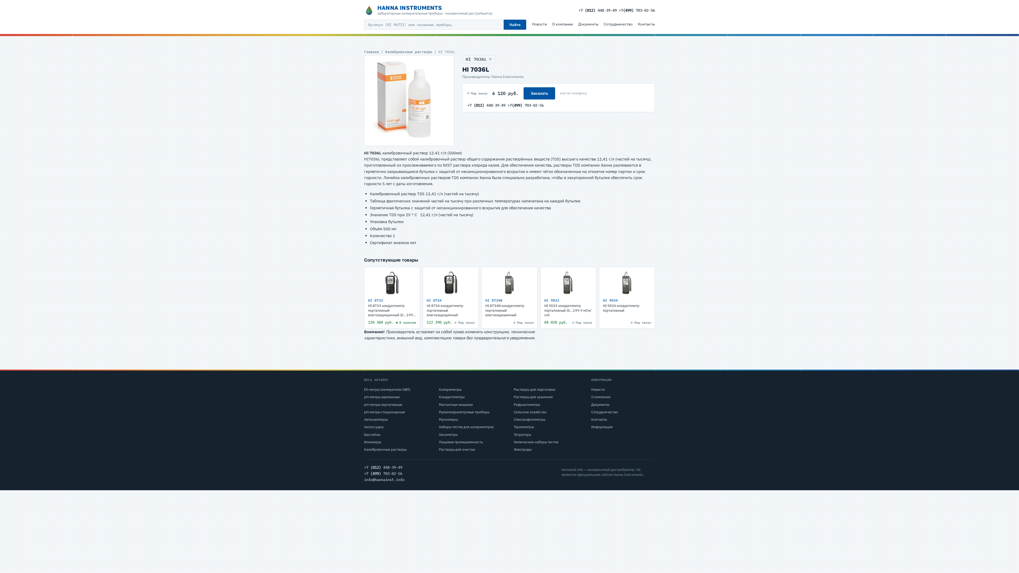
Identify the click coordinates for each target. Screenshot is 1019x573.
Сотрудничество (618, 24)
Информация (602, 427)
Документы (588, 24)
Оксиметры (448, 434)
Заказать (539, 93)
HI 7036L (476, 59)
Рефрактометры (527, 404)
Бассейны (372, 434)
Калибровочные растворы (408, 52)
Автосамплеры (376, 419)
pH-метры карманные (382, 397)
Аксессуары (373, 427)
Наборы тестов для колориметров (466, 427)
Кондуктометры (452, 397)
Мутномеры (448, 419)
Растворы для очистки (457, 449)
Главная (371, 52)
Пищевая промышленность (461, 442)
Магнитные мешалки (456, 404)
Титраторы (522, 434)
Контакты (646, 24)
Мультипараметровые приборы (464, 412)
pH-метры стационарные (384, 412)
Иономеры (372, 442)
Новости (539, 24)
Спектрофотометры (529, 419)
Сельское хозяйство (530, 412)
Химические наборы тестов (536, 442)
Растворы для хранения (533, 397)
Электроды (523, 449)
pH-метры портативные (383, 404)
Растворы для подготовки (534, 389)
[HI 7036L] (409, 100)
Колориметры (450, 389)
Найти (515, 24)
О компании (562, 24)
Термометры (524, 427)
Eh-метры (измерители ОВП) (387, 389)
